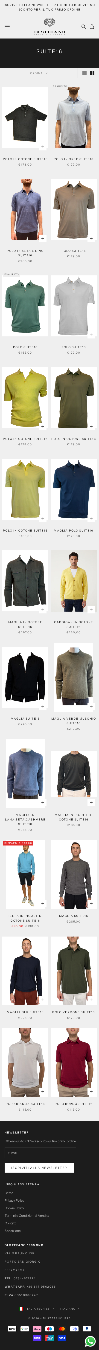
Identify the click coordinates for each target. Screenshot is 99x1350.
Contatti (10, 1223)
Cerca (9, 1193)
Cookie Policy (14, 1208)
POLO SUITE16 (73, 250)
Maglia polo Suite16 (73, 530)
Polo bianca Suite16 (25, 1104)
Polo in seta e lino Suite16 (25, 253)
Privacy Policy (14, 1200)
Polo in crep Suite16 (73, 159)
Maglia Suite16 (25, 718)
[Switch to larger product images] (84, 73)
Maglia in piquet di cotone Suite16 (74, 817)
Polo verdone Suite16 (73, 1012)
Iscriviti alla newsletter (39, 1168)
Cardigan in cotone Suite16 (73, 624)
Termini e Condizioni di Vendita (27, 1216)
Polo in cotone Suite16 (25, 159)
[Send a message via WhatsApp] (90, 1341)
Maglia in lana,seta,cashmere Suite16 (25, 819)
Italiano (68, 1308)
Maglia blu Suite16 (25, 1012)
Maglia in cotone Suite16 (25, 624)
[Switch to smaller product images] (92, 73)
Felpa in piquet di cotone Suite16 (25, 918)
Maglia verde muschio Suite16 (73, 721)
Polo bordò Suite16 (74, 1104)
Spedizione (13, 1231)
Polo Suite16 (25, 347)
